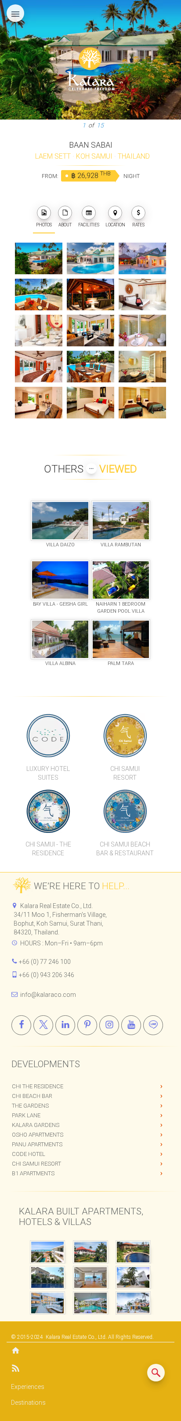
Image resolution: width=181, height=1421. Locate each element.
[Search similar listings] (156, 1372)
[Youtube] (131, 1025)
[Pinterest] (87, 1025)
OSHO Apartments (37, 1134)
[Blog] (90, 1369)
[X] (43, 1025)
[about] (65, 213)
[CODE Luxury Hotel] (48, 735)
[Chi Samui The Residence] (48, 811)
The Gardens (30, 1105)
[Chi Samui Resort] (125, 735)
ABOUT (65, 224)
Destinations (28, 1402)
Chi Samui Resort (36, 1163)
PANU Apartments (37, 1144)
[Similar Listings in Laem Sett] (156, 1372)
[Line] (153, 1025)
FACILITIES (88, 224)
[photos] (44, 213)
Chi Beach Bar (32, 1096)
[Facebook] (21, 1025)
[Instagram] (109, 1025)
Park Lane (26, 1115)
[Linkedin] (65, 1025)
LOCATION (115, 224)
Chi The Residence (37, 1086)
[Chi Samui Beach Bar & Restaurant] (125, 811)
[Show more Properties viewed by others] (91, 468)
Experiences (27, 1386)
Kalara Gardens (35, 1125)
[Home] (90, 1351)
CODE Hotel (28, 1154)
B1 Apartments (33, 1173)
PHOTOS (44, 224)
